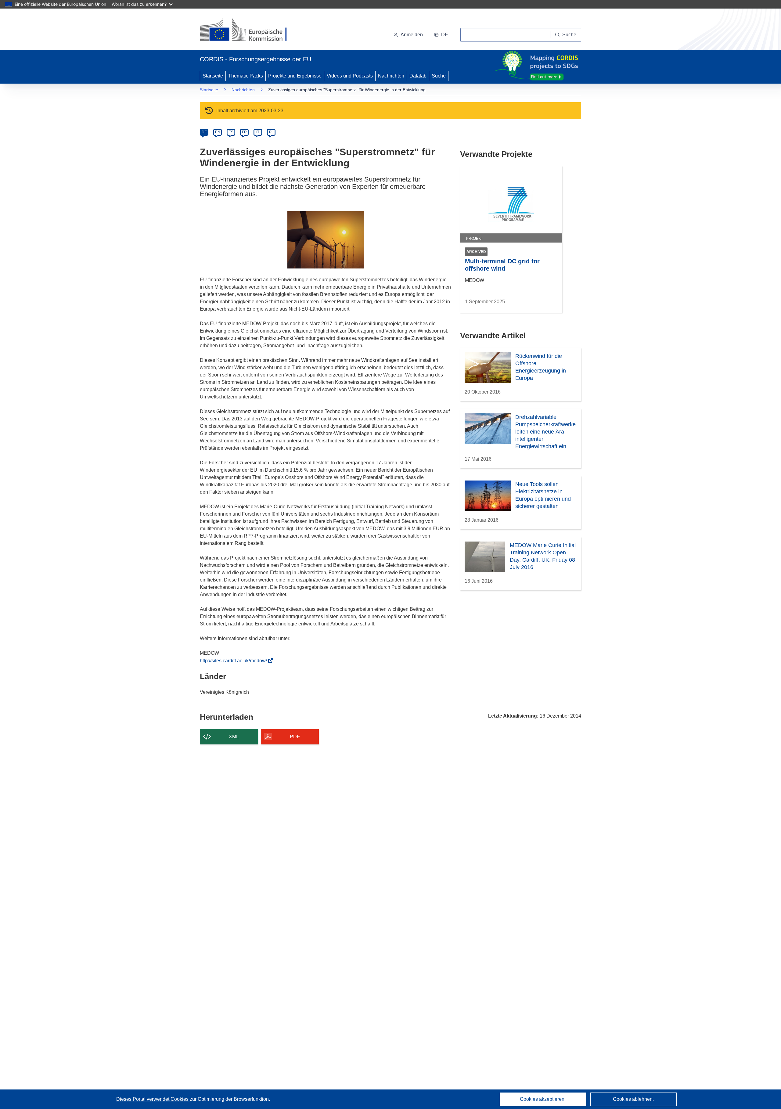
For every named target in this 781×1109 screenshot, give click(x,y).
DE (204, 132)
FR (244, 132)
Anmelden (412, 34)
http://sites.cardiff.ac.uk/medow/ (235, 660)
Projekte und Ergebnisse (295, 75)
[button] (441, 34)
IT (257, 132)
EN (217, 132)
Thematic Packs (245, 75)
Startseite (213, 75)
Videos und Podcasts (350, 75)
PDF (295, 736)
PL (271, 132)
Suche (439, 75)
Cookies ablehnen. (633, 1099)
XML (234, 736)
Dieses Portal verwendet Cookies (153, 1099)
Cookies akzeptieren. (543, 1099)
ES (231, 132)
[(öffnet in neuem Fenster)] (249, 30)
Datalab (417, 75)
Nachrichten (391, 75)
